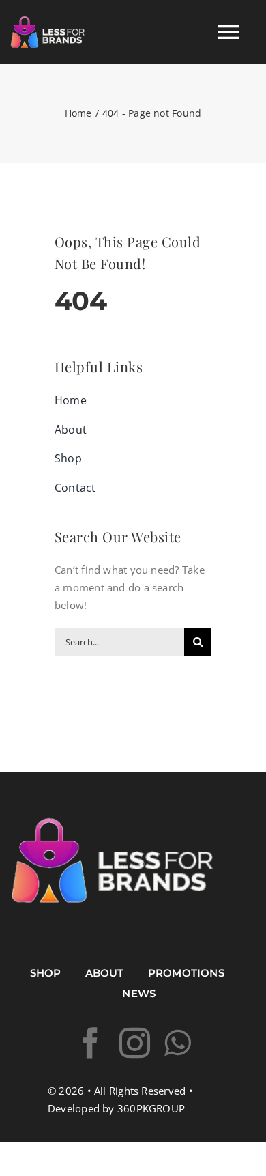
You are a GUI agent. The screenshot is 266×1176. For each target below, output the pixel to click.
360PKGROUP (151, 1108)
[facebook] (90, 1043)
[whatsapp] (177, 1043)
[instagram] (134, 1043)
